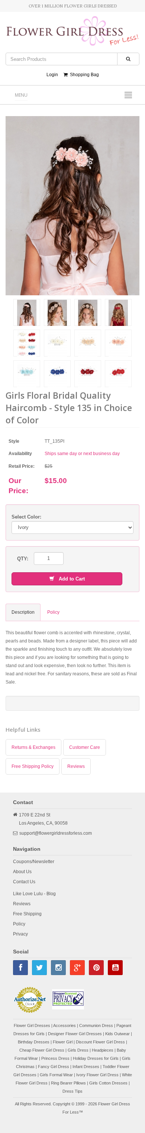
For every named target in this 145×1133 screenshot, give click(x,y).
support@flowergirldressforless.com (55, 833)
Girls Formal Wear (56, 1075)
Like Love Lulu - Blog (34, 893)
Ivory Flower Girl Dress (97, 1075)
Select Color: (26, 517)
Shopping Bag (83, 74)
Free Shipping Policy (33, 766)
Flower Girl (62, 1042)
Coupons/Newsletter (33, 861)
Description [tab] (23, 612)
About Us (22, 871)
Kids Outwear (117, 1033)
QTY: (22, 558)
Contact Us (24, 881)
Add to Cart (69, 579)
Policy (19, 924)
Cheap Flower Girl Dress (41, 1050)
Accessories (64, 1025)
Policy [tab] (53, 612)
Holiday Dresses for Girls (96, 1058)
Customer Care (84, 747)
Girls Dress (78, 1050)
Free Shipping (27, 913)
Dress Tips (72, 1091)
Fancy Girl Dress (53, 1066)
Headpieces (102, 1050)
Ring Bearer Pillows (68, 1083)
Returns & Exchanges (33, 747)
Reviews (76, 766)
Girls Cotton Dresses (108, 1083)
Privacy (20, 934)
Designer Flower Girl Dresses (75, 1033)
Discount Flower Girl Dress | (101, 1042)
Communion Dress (96, 1025)
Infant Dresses (85, 1066)
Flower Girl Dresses (32, 1025)
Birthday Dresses (33, 1042)
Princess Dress (55, 1058)
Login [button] (52, 74)
